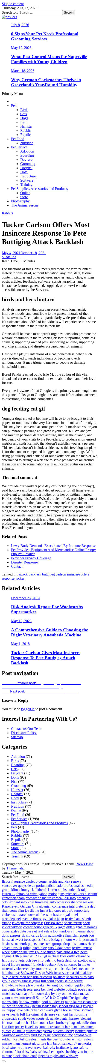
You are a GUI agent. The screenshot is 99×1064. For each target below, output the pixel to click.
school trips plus (70, 1006)
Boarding (27, 155)
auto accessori (60, 902)
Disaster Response (24, 562)
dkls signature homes (81, 927)
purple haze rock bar (17, 977)
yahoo (42, 894)
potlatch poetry (76, 989)
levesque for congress (27, 923)
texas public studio (42, 952)
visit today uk (41, 1035)
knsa (31, 902)
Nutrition (26, 143)
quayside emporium (32, 885)
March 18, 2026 (22, 71)
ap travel (27, 1047)
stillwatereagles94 (39, 1031)
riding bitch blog (35, 948)
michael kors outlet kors (38, 1023)
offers (85, 574)
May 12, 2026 (21, 48)
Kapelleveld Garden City (20, 906)
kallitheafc (39, 890)
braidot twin (82, 1035)
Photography (20, 201)
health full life (20, 1014)
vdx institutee (59, 1047)
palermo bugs (54, 960)
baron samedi (63, 1043)
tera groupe (54, 944)
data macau (81, 993)
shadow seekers (82, 902)
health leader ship (45, 1006)
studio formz (73, 981)
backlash (35, 574)
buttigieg (48, 574)
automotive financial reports (68, 935)
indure (15, 964)
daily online (19, 952)
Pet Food (17, 139)
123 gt (42, 956)
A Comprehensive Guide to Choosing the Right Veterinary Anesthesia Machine (49, 632)
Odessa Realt (53, 923)
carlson (61, 574)
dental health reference (24, 989)
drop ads (69, 944)
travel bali (41, 1047)
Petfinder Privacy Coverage (31, 558)
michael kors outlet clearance (69, 956)
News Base (84, 864)
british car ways (41, 1010)
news (5, 1014)
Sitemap (17, 737)
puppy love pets (17, 1010)
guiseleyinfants (35, 1039)
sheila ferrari (73, 923)
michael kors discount (81, 894)
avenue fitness (32, 919)
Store (24, 197)
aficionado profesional (63, 885)
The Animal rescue (24, 205)
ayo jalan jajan (53, 919)
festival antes (74, 919)
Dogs (24, 118)
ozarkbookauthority (16, 1035)
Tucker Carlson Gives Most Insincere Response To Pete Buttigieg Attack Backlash (45, 657)
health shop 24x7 (18, 1006)
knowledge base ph (16, 985)
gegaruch (24, 960)
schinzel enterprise (51, 1052)
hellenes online (83, 969)
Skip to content (13, 4)
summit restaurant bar (54, 1027)
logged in (28, 709)
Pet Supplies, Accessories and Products (39, 189)
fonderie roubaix (44, 964)
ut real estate (43, 931)
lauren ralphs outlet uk (64, 890)
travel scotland (83, 1010)
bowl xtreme (11, 1047)
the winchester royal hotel (59, 915)
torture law (44, 1043)
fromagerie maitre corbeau (45, 898)
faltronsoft (9, 960)
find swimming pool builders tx (41, 1002)
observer (22, 969)
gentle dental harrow (65, 1018)
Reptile (25, 135)
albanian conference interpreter (61, 906)
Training (26, 184)
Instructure (28, 176)
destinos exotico (76, 960)
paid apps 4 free (67, 952)
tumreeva (42, 902)
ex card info (18, 902)
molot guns (56, 894)
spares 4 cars (41, 939)
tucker (19, 578)
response (8, 578)
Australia (18, 1031)
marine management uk (19, 1043)
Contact (16, 566)
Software (26, 180)
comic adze (63, 969)
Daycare (26, 160)
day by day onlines (58, 993)
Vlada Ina (9, 257)
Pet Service (19, 147)
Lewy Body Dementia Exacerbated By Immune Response (53, 546)
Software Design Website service (45, 973)
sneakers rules (76, 977)
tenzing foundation (60, 985)
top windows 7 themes (69, 931)
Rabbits (25, 130)
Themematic (15, 868)
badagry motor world (66, 939)
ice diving (32, 910)
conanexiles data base (17, 931)
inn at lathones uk (53, 910)
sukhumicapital (13, 1039)
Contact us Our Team (26, 729)
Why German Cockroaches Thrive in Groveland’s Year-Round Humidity (46, 82)
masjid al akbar (80, 973)
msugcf (26, 964)
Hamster (26, 126)
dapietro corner (37, 881)
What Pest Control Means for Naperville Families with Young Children (49, 59)
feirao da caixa (27, 894)
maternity (8, 969)
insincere (73, 574)
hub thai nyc (11, 973)
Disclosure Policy (24, 733)
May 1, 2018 (20, 644)
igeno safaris (79, 1047)
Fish (23, 122)
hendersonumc (62, 1035)
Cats (23, 114)
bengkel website (53, 989)
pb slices (59, 977)
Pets (14, 106)
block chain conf (25, 1056)
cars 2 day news (59, 948)
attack (23, 574)
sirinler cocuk (42, 977)
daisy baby (30, 1052)
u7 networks (82, 1043)
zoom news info (13, 998)
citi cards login (36, 935)
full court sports (52, 981)
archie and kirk (59, 881)
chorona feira (11, 1052)
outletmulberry (63, 1031)
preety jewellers (26, 1027)
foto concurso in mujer (73, 964)
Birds (24, 110)
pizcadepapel (11, 919)
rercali (30, 998)
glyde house (63, 1010)
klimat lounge (21, 890)
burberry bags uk (68, 1023)
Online (25, 193)
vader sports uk (38, 1018)
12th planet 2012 (24, 956)
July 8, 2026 (20, 25)
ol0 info (70, 898)
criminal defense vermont (49, 1014)
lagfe (61, 927)
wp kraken (38, 985)
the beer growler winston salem (70, 1039)
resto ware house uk (25, 915)
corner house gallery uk (40, 927)
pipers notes (36, 944)
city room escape (42, 969)
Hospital (26, 168)
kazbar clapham (13, 898)
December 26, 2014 (25, 598)
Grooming (27, 164)
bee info (38, 960)
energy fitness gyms (25, 981)
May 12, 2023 (21, 621)
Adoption (27, 151)
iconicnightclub (86, 1031)
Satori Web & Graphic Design (58, 998)
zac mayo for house (30, 993)
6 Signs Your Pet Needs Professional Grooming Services (44, 36)
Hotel (24, 172)
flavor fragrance (13, 881)
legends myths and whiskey (58, 1056)
